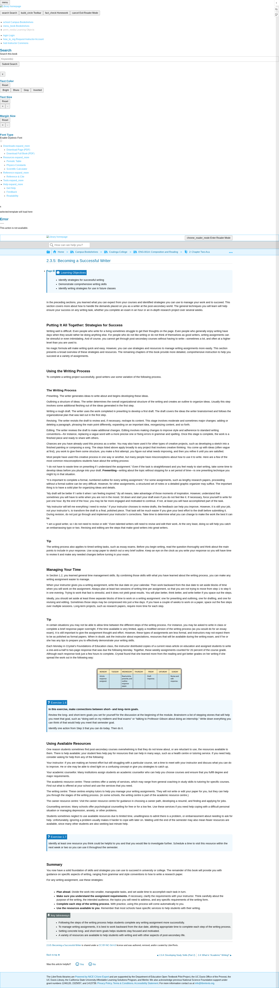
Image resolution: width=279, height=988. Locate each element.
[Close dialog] (2, 223)
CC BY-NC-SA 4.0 (107, 945)
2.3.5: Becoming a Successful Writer (63, 945)
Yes (82, 964)
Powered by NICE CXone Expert (92, 976)
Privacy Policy (104, 983)
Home (61, 252)
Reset (5, 85)
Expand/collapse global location (231, 251)
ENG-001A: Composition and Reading (158, 252)
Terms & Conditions (123, 983)
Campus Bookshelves (87, 252)
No (94, 964)
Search (52, 245)
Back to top (51, 955)
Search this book (8, 54)
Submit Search (9, 64)
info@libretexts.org (204, 983)
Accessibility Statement (146, 983)
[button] (12, 192)
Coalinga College (118, 252)
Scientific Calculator (17, 169)
